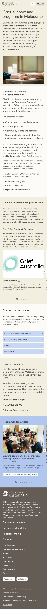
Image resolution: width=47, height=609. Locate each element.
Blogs (5, 573)
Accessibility (7, 604)
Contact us (9, 545)
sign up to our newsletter (17, 189)
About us (8, 539)
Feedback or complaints (12, 600)
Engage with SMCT (30, 600)
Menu (39, 4)
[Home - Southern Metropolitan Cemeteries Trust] (9, 4)
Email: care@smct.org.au (14, 400)
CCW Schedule (13, 182)
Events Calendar (12, 186)
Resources (7, 557)
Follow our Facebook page (16, 410)
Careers (6, 565)
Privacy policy (8, 589)
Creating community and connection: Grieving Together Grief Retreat (21, 457)
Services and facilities (14, 528)
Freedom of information (11, 593)
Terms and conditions (23, 589)
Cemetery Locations (14, 522)
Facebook (8, 579)
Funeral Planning (12, 533)
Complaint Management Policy (14, 597)
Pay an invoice (9, 569)
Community (8, 561)
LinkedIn (21, 579)
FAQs (5, 553)
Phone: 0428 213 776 (12, 405)
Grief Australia (10, 280)
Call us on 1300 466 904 (14, 550)
